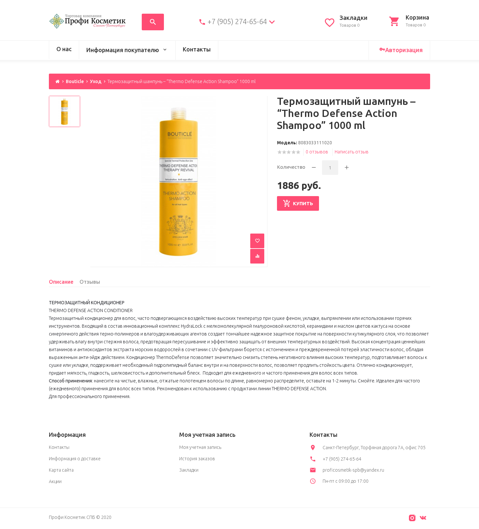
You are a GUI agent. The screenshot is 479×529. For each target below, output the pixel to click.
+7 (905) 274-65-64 (237, 21)
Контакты (197, 49)
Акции (55, 481)
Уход (95, 81)
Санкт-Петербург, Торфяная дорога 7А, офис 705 (374, 447)
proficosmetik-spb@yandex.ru (353, 470)
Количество (291, 167)
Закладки (188, 470)
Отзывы (90, 282)
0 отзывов (317, 151)
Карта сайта (61, 470)
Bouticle (75, 81)
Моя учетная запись (200, 447)
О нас (64, 49)
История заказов (197, 458)
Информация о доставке (75, 458)
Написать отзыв (352, 151)
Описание (61, 282)
